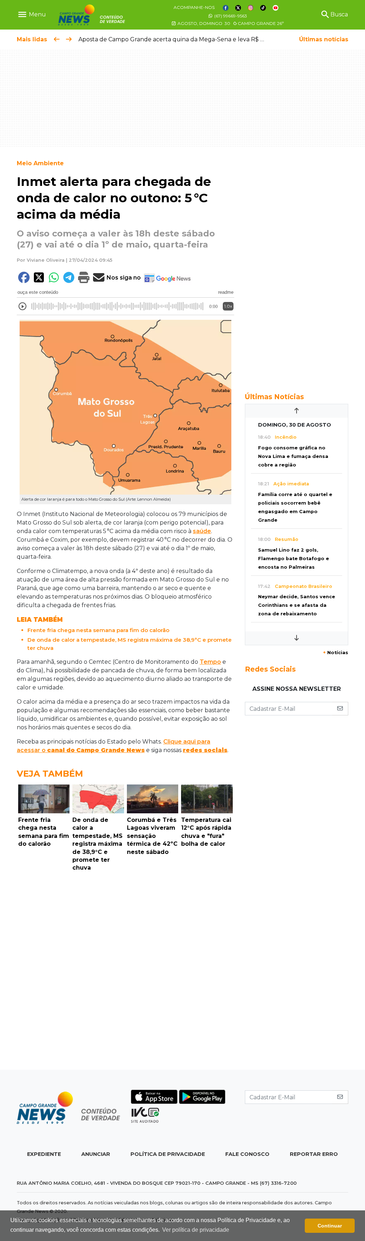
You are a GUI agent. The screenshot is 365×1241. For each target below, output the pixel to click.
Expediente (44, 1154)
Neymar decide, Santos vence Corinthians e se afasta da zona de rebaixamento (296, 605)
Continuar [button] (330, 1226)
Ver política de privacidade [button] (195, 1230)
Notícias (335, 652)
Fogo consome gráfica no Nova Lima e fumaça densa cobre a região (293, 456)
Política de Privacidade (167, 1154)
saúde (202, 531)
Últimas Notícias (274, 396)
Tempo (210, 661)
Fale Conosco (247, 1154)
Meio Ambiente (40, 163)
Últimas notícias (323, 39)
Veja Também (50, 773)
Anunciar (95, 1154)
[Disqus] (125, 972)
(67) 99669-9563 (230, 16)
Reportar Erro (314, 1154)
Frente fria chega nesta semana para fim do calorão (98, 630)
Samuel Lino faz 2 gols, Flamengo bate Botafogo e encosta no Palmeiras (293, 558)
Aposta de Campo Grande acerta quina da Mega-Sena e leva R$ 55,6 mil (179, 39)
